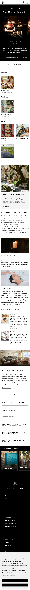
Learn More (6, 206)
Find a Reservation (10, 523)
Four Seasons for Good (12, 501)
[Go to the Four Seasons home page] (3, 2)
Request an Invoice (10, 520)
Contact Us (8, 510)
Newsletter (8, 545)
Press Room (8, 536)
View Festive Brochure (15, 64)
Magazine (7, 542)
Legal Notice (12, 575)
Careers (7, 507)
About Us (7, 498)
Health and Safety (10, 504)
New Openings (9, 539)
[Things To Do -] (9, 461)
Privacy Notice (6, 575)
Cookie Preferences (15, 580)
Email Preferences (10, 526)
